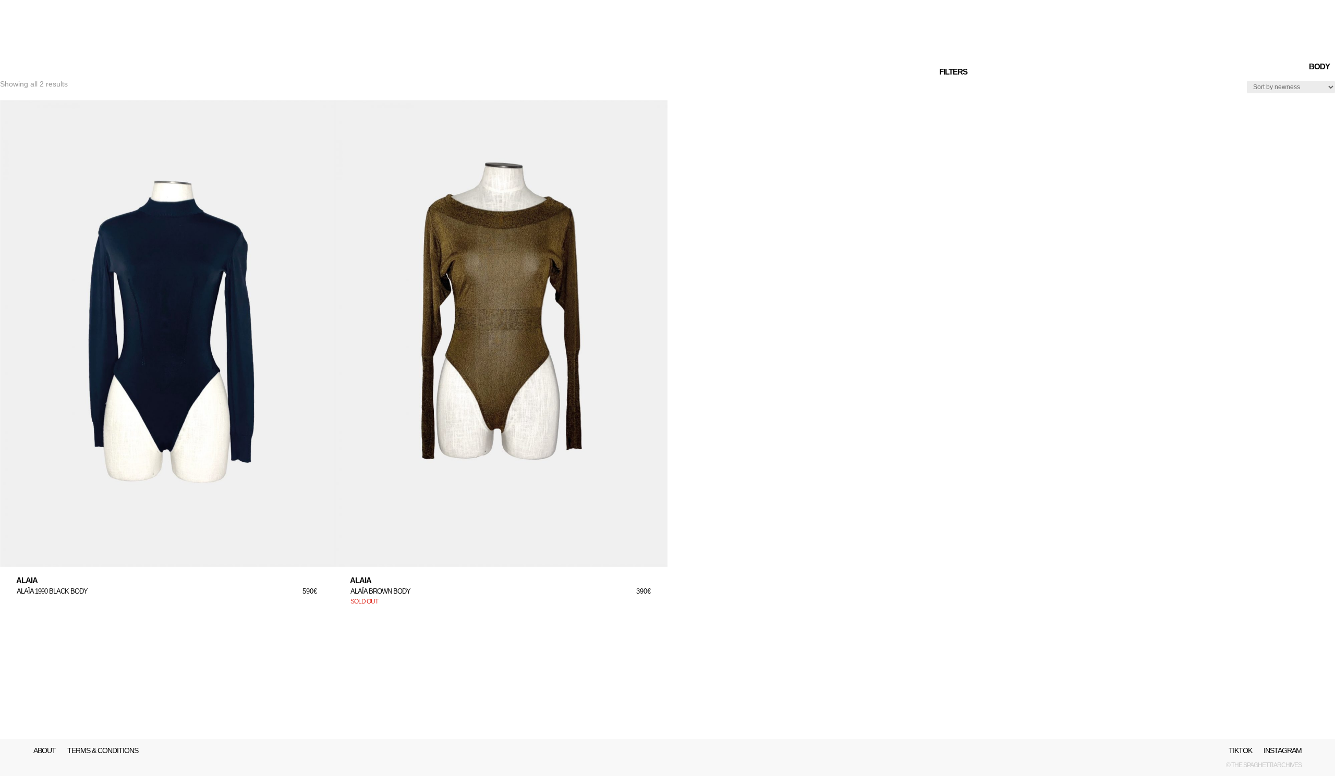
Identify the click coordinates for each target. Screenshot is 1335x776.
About (44, 751)
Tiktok (1240, 751)
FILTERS (953, 71)
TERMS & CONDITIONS (102, 751)
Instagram (1283, 751)
